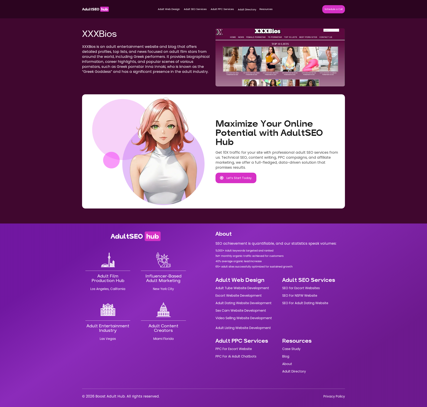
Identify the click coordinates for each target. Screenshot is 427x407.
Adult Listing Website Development (243, 328)
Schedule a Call (334, 9)
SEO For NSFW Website (299, 295)
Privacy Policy (334, 396)
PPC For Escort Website (234, 349)
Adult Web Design (169, 9)
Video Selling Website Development (244, 318)
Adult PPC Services (222, 9)
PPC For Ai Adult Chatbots (236, 356)
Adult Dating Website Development (244, 303)
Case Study (291, 349)
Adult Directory (247, 9)
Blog (285, 356)
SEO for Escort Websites (301, 288)
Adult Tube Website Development (242, 288)
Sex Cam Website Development (241, 310)
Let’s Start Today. (239, 178)
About (287, 364)
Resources (266, 9)
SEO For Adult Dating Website (305, 303)
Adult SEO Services (195, 9)
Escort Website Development (239, 295)
